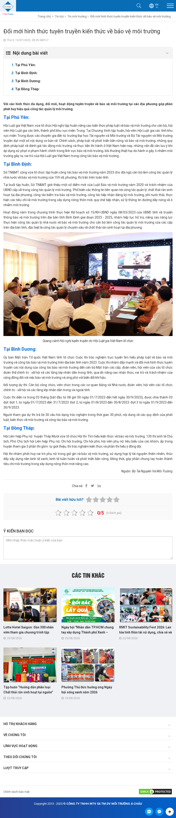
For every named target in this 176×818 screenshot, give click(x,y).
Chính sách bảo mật (16, 791)
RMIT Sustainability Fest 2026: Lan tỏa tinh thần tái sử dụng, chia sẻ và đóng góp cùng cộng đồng (145, 632)
